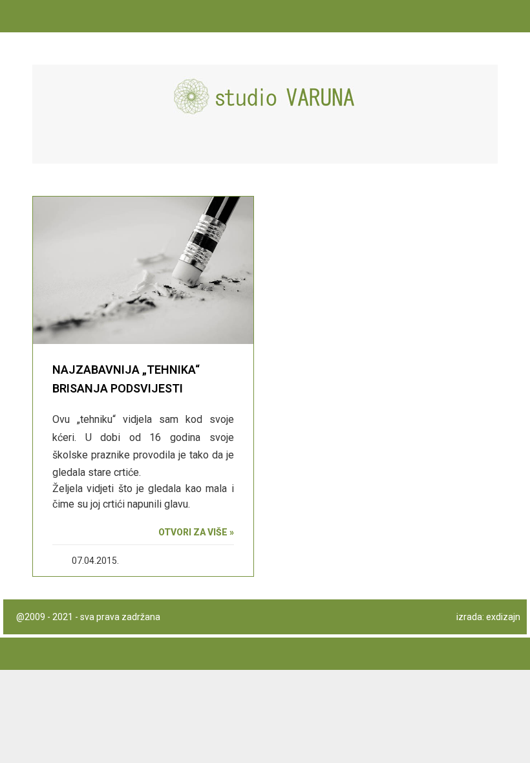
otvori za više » (196, 532)
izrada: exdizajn (488, 617)
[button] (482, 146)
